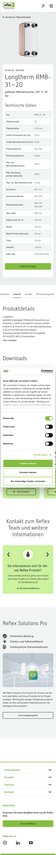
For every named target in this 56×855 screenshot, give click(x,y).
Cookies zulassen (28, 463)
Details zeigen (41, 455)
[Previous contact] (8, 554)
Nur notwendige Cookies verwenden (28, 481)
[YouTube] (31, 843)
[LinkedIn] (18, 843)
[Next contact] (47, 554)
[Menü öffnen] (51, 6)
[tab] (17, 295)
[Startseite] (9, 5)
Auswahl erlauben (28, 472)
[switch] (49, 427)
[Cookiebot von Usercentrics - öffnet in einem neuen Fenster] (41, 371)
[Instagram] (5, 843)
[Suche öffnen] (43, 6)
